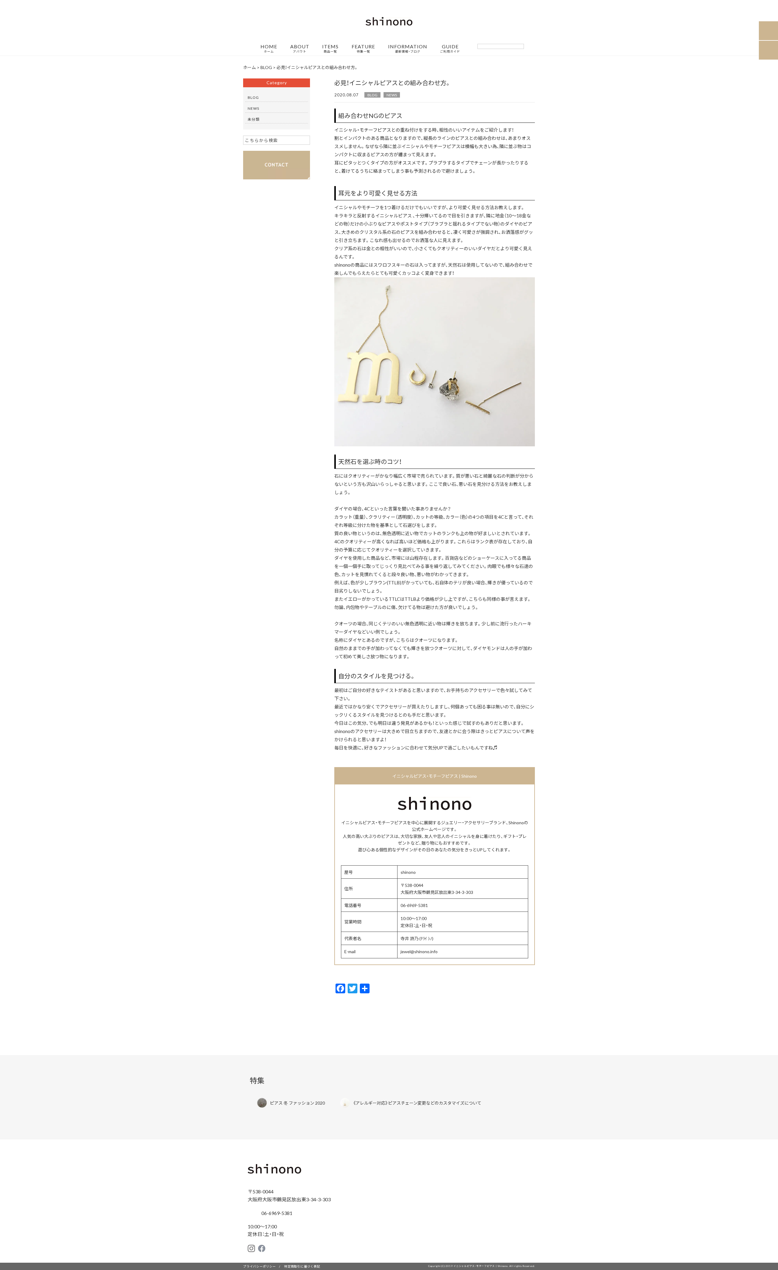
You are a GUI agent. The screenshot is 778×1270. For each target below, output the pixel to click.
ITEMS (330, 49)
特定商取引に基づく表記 (302, 1266)
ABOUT (299, 49)
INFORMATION (407, 49)
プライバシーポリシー (259, 1266)
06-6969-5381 (276, 1212)
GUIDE (450, 49)
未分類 (254, 119)
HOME (268, 49)
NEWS (392, 95)
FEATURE (363, 49)
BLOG (372, 95)
